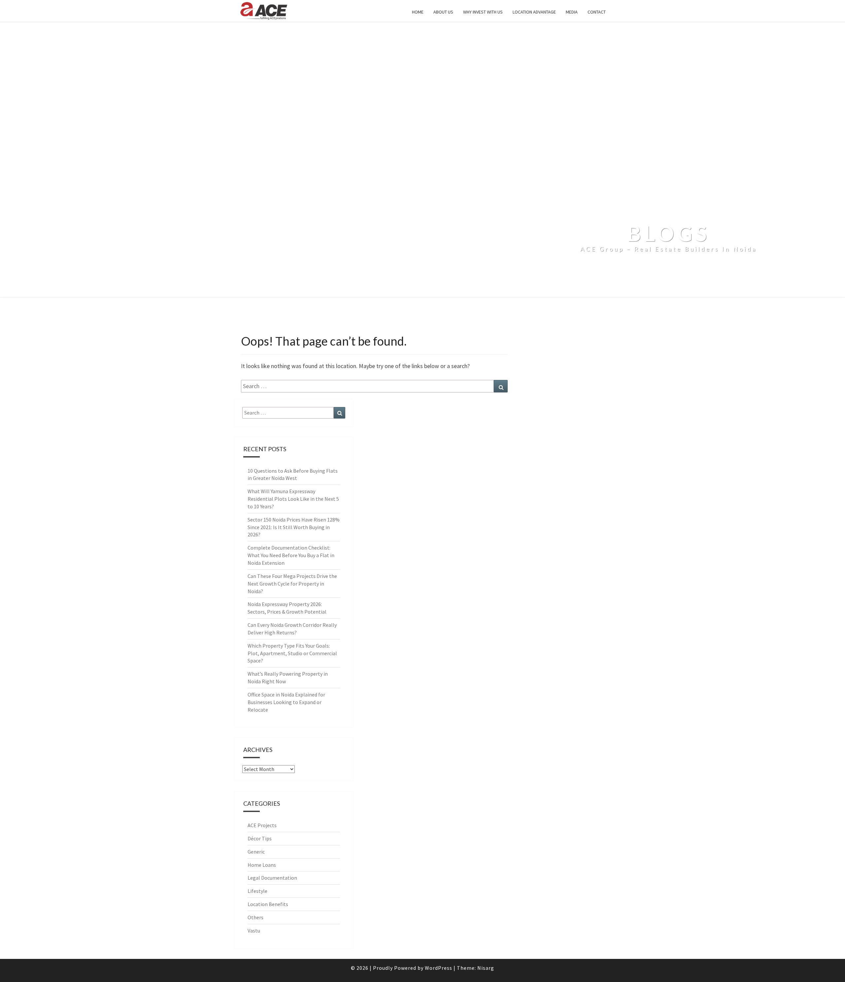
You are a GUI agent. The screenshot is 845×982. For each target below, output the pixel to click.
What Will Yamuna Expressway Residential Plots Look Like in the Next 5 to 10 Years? (293, 499)
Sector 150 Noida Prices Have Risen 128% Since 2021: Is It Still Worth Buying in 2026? (294, 527)
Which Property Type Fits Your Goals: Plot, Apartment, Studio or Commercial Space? (292, 653)
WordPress (438, 968)
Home (417, 12)
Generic (256, 851)
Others (255, 917)
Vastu (254, 930)
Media (572, 12)
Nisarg (485, 968)
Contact (597, 12)
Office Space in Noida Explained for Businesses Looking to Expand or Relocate (286, 702)
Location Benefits (268, 904)
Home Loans (262, 865)
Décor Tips (260, 838)
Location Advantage (534, 12)
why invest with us (483, 12)
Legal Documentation (272, 877)
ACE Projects (262, 825)
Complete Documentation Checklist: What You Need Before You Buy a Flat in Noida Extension (291, 555)
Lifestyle (257, 891)
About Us (443, 12)
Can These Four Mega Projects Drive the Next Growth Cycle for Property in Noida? (292, 583)
